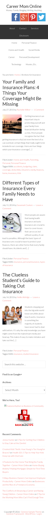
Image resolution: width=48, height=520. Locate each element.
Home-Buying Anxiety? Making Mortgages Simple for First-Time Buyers (23, 468)
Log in (39, 514)
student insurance (31, 354)
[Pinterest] (33, 20)
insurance (12, 173)
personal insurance (31, 262)
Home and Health (21, 159)
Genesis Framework (15, 514)
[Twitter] (41, 20)
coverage (6, 169)
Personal (6, 163)
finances (40, 169)
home (4, 173)
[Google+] (24, 20)
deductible (16, 169)
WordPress (30, 514)
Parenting (34, 159)
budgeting (27, 166)
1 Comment (39, 109)
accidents (18, 166)
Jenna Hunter (8, 440)
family (33, 169)
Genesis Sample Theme (31, 511)
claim (34, 166)
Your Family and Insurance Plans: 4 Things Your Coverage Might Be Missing (21, 93)
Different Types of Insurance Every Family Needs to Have (20, 191)
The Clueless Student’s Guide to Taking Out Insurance (21, 283)
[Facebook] (16, 20)
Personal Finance (18, 163)
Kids (19, 173)
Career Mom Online (24, 6)
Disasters (26, 169)
